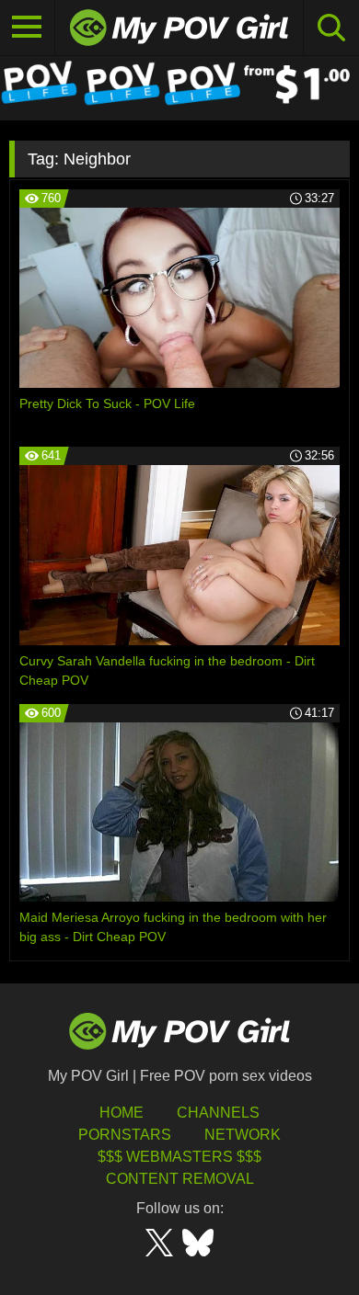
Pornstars (124, 1134)
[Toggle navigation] (27, 27)
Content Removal (180, 1179)
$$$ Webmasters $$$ (179, 1156)
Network (242, 1134)
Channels (218, 1112)
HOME (121, 1112)
